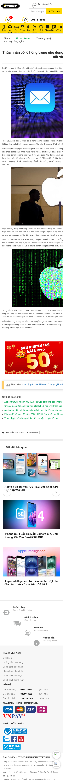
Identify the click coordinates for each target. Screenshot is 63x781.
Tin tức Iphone (32, 432)
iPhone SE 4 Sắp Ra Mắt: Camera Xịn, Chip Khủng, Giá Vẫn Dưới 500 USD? (31, 535)
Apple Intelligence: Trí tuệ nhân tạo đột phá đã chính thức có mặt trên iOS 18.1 (31, 582)
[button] (7, 492)
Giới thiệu (7, 657)
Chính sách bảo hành (13, 666)
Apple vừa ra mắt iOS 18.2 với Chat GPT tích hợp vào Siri (31, 488)
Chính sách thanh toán (13, 679)
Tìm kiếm (55, 11)
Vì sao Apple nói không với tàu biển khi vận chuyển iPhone (31, 418)
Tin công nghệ (43, 38)
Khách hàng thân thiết (13, 671)
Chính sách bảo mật (12, 675)
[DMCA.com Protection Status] (31, 747)
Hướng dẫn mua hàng (13, 662)
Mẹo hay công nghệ (14, 41)
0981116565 (26, 689)
